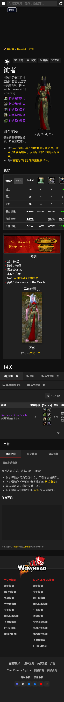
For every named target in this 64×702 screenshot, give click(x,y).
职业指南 (9, 585)
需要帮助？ (15, 663)
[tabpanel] (32, 414)
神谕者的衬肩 (17, 104)
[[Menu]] (3, 3)
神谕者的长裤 (17, 115)
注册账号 (26, 546)
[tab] (11, 376)
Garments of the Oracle (14, 415)
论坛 (36, 490)
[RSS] (46, 684)
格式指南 (50, 482)
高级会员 (52, 670)
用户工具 (29, 663)
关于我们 (42, 663)
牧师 (31, 49)
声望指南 (38, 616)
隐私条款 (25, 677)
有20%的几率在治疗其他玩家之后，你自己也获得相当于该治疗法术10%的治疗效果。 (33, 152)
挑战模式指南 (40, 634)
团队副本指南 (11, 616)
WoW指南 (10, 579)
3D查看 (55, 60)
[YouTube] (41, 684)
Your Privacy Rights (19, 670)
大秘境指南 (10, 603)
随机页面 (39, 670)
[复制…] (47, 395)
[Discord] (17, 684)
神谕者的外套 (17, 120)
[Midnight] (10, 633)
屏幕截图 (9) (32, 289)
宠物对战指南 (40, 622)
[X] (23, 684)
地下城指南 (39, 597)
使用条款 (38, 677)
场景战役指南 (40, 628)
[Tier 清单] (10, 628)
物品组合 (21, 49)
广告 (52, 663)
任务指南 (38, 609)
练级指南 (9, 597)
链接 (45, 60)
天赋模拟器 (10, 622)
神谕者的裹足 (17, 98)
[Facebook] (35, 684)
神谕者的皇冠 (17, 109)
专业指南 (9, 609)
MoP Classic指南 (43, 579)
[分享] (60, 3)
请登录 (16, 546)
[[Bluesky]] (29, 684)
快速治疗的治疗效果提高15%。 (31, 160)
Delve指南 (10, 591)
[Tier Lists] (40, 645)
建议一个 (34, 353)
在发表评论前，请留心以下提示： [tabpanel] (31, 508)
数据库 (10, 49)
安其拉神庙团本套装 (26, 278)
